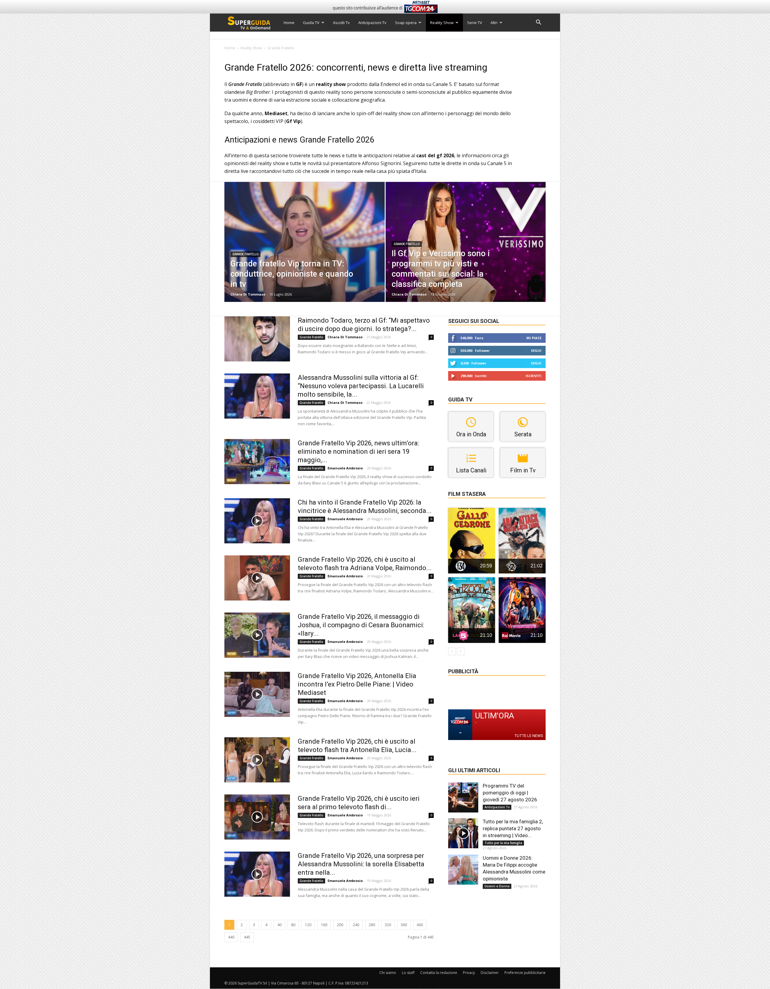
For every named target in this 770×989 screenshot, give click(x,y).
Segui (536, 350)
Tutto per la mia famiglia (503, 843)
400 (420, 924)
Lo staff (408, 972)
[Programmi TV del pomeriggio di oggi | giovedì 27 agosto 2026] (463, 797)
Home (289, 22)
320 (388, 924)
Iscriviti (533, 375)
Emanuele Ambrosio (345, 468)
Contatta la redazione (438, 972)
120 (308, 924)
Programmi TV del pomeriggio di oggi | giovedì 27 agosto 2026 (510, 793)
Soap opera (406, 22)
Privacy (469, 972)
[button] (538, 23)
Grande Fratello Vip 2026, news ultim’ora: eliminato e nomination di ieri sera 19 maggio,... (358, 451)
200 (340, 924)
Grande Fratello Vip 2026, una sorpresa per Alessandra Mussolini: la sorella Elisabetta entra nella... (361, 864)
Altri (494, 22)
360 (404, 924)
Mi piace (533, 338)
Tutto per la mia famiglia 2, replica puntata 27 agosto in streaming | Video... (513, 828)
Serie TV (474, 22)
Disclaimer (490, 972)
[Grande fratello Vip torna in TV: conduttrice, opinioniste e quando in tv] (304, 251)
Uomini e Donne (497, 886)
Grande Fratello (245, 254)
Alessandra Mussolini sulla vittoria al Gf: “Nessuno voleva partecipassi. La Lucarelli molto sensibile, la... (361, 386)
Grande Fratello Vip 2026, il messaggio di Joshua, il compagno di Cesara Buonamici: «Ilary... (361, 625)
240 (356, 924)
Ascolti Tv (341, 22)
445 (247, 937)
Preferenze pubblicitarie (525, 972)
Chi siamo (387, 972)
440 (231, 937)
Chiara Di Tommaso (247, 294)
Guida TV (311, 22)
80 (293, 924)
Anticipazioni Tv (372, 22)
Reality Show (442, 22)
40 (279, 924)
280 (372, 924)
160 (324, 924)
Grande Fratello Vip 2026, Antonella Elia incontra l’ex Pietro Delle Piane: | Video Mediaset (357, 684)
